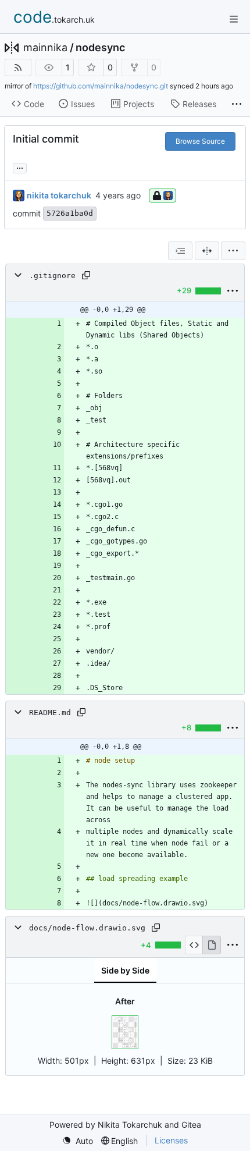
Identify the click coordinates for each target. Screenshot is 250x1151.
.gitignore (52, 275)
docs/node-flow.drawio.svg (87, 927)
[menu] (233, 250)
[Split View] (207, 250)
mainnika (45, 48)
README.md (50, 712)
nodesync (100, 48)
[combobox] (180, 250)
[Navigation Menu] (233, 19)
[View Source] (194, 945)
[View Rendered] (211, 945)
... (19, 166)
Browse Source (200, 141)
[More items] (236, 104)
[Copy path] (86, 275)
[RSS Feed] (18, 67)
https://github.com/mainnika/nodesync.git (100, 85)
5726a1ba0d (70, 213)
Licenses (171, 1140)
